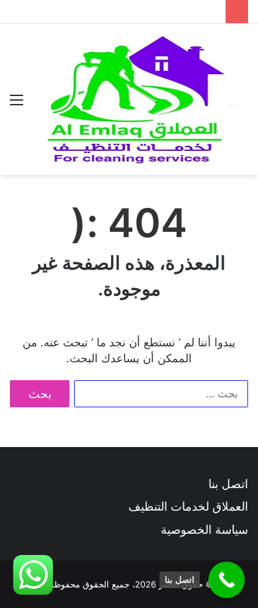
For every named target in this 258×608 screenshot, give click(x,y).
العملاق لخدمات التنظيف (188, 506)
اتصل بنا (228, 484)
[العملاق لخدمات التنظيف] (140, 99)
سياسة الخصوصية (204, 529)
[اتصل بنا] (226, 580)
